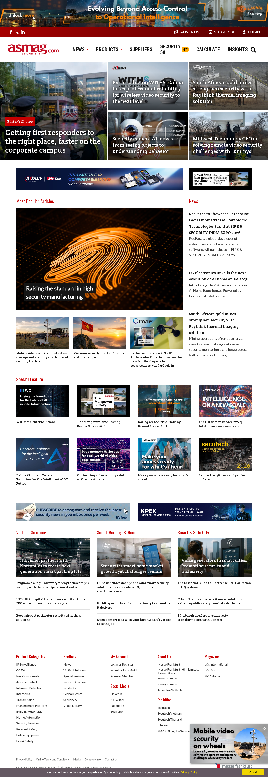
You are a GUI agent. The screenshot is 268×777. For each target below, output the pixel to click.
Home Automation (28, 717)
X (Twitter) (117, 699)
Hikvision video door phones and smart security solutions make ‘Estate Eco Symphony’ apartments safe (133, 587)
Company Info (93, 759)
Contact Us (111, 759)
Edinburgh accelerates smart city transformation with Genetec (203, 617)
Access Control (26, 682)
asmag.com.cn (167, 684)
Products (69, 688)
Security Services (27, 723)
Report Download (75, 682)
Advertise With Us (170, 690)
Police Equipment (28, 735)
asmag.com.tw (167, 678)
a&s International (216, 664)
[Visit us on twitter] (16, 31)
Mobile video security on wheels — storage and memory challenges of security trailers (42, 357)
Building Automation (30, 711)
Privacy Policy (24, 759)
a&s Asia (210, 670)
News (67, 664)
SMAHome (212, 676)
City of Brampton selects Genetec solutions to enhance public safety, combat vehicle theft (211, 601)
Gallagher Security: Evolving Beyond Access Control (159, 424)
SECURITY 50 (170, 49)
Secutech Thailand (170, 719)
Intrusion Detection (29, 688)
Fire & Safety (25, 741)
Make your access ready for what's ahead (163, 477)
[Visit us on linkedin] (22, 31)
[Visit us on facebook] (11, 31)
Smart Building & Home (117, 532)
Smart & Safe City (193, 532)
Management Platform (31, 705)
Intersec (163, 725)
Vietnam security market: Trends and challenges (98, 355)
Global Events (72, 694)
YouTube (116, 711)
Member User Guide (124, 670)
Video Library (72, 705)
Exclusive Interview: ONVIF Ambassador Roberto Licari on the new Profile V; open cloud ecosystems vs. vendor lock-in (156, 359)
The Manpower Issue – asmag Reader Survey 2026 (98, 424)
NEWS (79, 49)
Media (77, 759)
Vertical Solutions (31, 532)
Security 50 (70, 699)
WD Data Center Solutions (35, 422)
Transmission (25, 699)
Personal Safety (26, 729)
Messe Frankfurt (169, 664)
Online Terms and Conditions (52, 759)
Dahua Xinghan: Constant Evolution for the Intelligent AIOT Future (42, 479)
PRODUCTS (107, 49)
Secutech (164, 707)
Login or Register (121, 664)
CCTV (20, 670)
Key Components (27, 676)
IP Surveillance (26, 664)
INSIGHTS (238, 49)
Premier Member (122, 676)
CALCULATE (208, 49)
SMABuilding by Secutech (175, 731)
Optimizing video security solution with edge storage (103, 477)
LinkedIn (116, 694)
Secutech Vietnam (170, 713)
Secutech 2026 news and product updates (223, 477)
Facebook (117, 705)
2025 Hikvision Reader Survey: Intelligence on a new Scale (221, 424)
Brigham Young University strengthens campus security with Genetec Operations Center (52, 585)
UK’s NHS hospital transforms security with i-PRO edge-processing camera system (50, 601)
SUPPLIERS (141, 49)
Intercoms (23, 694)
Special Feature (29, 379)
